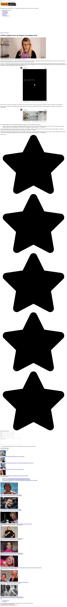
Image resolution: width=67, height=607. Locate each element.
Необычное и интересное (7, 10)
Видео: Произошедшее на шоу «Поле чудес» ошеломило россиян (12, 469)
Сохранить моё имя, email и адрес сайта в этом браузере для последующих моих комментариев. (19, 446)
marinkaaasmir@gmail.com (7, 480)
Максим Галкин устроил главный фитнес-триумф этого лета (11, 494)
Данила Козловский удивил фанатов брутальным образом (10, 509)
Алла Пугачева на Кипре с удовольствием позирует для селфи (26, 480)
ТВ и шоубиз (5, 13)
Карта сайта (5, 601)
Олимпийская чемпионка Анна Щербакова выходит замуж (18, 478)
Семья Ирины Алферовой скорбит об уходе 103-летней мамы (11, 553)
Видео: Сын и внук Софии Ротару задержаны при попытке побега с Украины (14, 475)
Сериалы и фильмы (6, 15)
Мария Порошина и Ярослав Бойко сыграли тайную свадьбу (19, 479)
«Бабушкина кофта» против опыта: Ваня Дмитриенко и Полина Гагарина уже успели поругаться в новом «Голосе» (21, 567)
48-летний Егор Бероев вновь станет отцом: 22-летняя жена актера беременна (14, 582)
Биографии (4, 14)
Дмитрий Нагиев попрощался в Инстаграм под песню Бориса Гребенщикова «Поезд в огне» (17, 462)
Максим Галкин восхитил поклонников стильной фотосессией (11, 596)
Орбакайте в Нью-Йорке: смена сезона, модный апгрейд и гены (11, 538)
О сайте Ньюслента (6, 600)
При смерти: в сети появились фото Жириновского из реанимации (12, 456)
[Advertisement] (33, 24)
